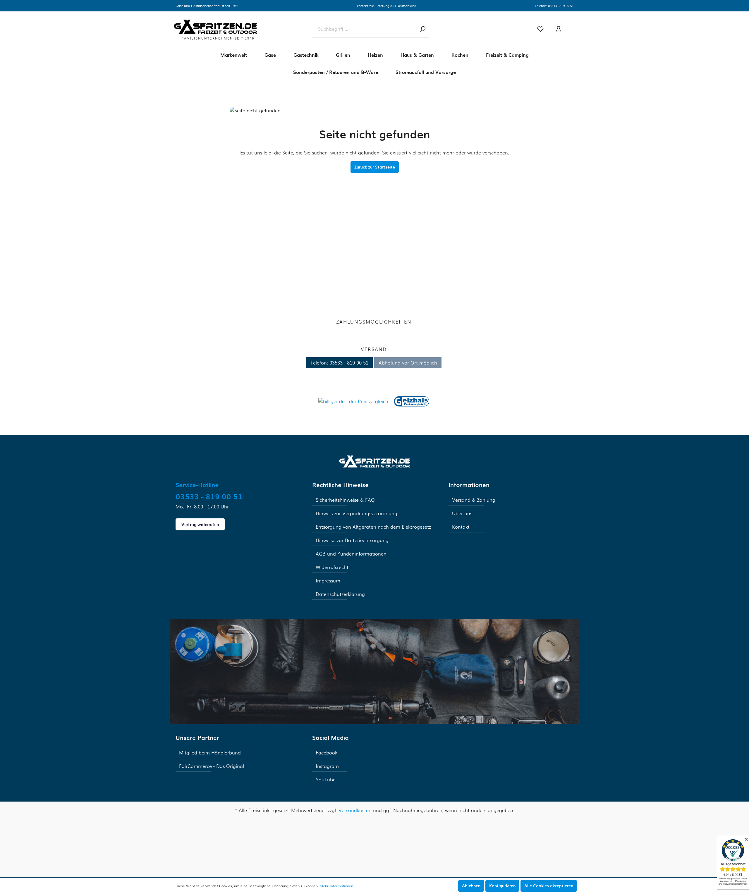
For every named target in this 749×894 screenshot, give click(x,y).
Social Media (330, 737)
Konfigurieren (502, 886)
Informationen (469, 484)
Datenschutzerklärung (340, 594)
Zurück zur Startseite (374, 167)
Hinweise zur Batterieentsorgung (352, 540)
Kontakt (461, 526)
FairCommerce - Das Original (211, 766)
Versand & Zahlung (473, 499)
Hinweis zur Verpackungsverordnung (356, 513)
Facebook (326, 752)
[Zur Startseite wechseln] (374, 460)
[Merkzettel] (540, 29)
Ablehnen (471, 886)
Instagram (327, 766)
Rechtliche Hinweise (340, 484)
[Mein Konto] (558, 29)
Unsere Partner (197, 737)
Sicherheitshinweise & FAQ (345, 499)
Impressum (328, 580)
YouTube (326, 779)
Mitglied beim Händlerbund (210, 752)
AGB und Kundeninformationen (351, 553)
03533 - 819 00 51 (560, 5)
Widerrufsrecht (332, 567)
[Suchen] (422, 29)
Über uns (462, 513)
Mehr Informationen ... (338, 885)
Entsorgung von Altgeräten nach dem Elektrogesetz (373, 526)
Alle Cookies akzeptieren (548, 886)
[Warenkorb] (573, 26)
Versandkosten (355, 810)
